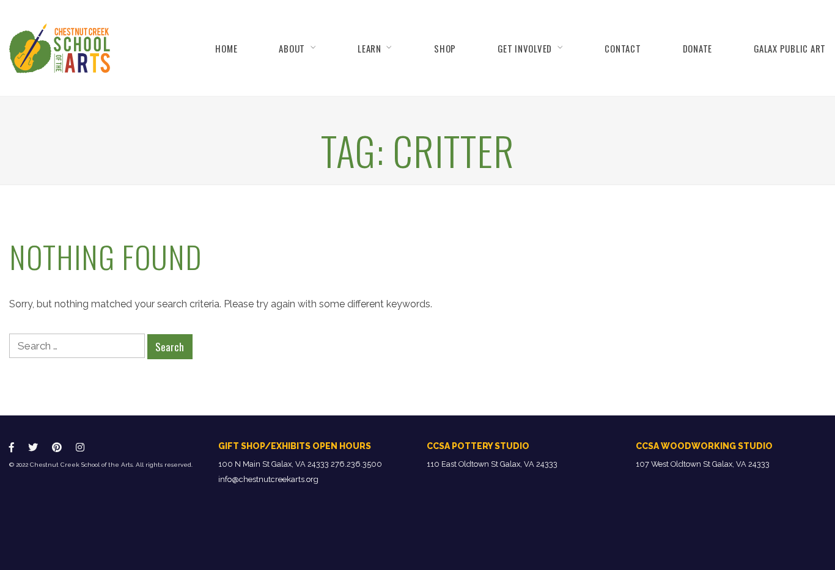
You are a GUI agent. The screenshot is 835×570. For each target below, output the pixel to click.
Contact (623, 48)
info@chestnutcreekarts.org (268, 479)
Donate (697, 48)
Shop (445, 48)
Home (226, 48)
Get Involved (525, 48)
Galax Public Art (790, 48)
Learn (369, 48)
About (292, 48)
